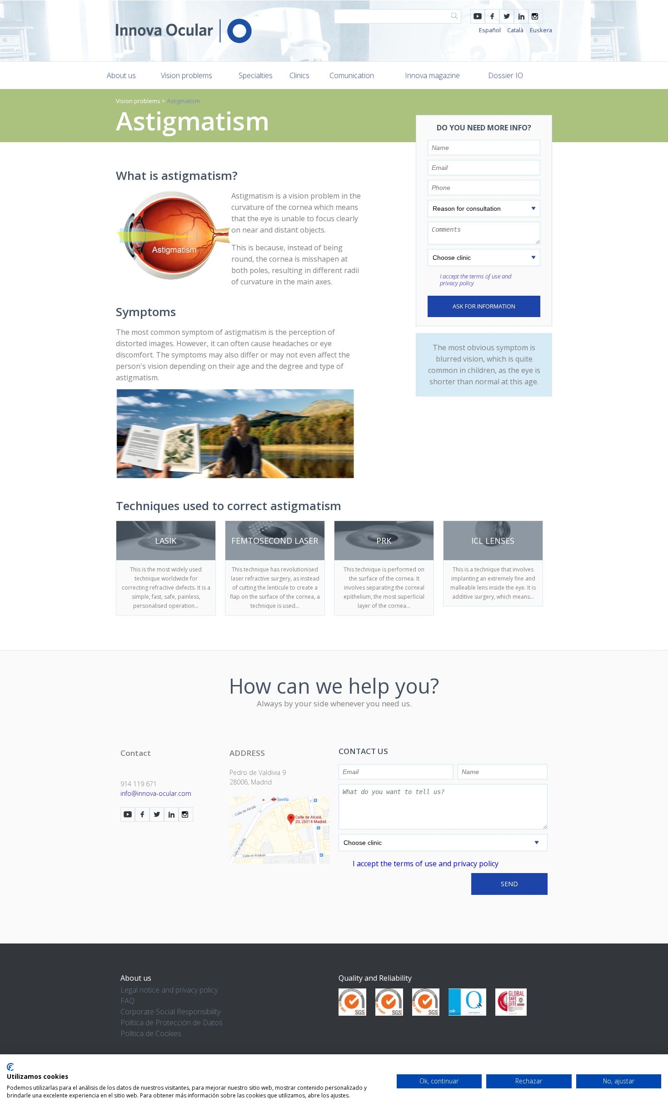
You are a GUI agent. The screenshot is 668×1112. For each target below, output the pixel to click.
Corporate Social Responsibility (170, 1012)
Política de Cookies (150, 1033)
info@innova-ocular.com (155, 793)
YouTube (477, 16)
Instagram (536, 16)
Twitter (506, 16)
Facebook (492, 16)
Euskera (541, 30)
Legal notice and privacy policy (169, 990)
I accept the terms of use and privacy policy (475, 279)
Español (490, 30)
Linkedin (521, 16)
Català (515, 30)
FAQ (127, 1001)
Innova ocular (184, 31)
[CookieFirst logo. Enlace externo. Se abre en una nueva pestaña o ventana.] (10, 1067)
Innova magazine (432, 75)
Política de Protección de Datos (171, 1023)
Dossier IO (505, 75)
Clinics (299, 75)
